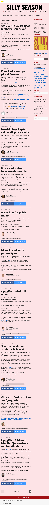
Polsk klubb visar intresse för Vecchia (14, 170)
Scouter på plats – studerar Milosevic (13, 347)
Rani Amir (7, 54)
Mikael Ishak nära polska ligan (12, 251)
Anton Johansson (9, 274)
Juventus (38, 76)
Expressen (10, 367)
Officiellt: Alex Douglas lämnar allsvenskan (15, 27)
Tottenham (36, 89)
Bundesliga (36, 74)
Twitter (16, 82)
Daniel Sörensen (9, 473)
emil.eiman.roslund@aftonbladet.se (12, 233)
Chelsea (41, 74)
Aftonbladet (39, 53)
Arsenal (41, 71)
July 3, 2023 (22, 108)
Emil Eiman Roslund (9, 232)
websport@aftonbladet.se (39, 68)
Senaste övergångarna (21, 15)
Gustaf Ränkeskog (9, 327)
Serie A (43, 87)
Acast (46, 53)
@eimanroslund (11, 234)
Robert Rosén (8, 378)
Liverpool (37, 78)
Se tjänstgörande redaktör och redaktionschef (12, 500)
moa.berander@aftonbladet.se (11, 152)
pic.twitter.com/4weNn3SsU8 (17, 106)
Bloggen (4, 15)
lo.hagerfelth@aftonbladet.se (11, 424)
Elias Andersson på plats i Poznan (13, 72)
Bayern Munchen (43, 72)
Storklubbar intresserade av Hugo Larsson (40, 109)
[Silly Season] (24, 8)
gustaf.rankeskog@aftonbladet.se (12, 328)
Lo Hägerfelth (8, 422)
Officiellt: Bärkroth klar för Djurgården (16, 398)
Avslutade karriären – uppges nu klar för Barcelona (40, 105)
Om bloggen (31, 15)
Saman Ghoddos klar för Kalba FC (39, 102)
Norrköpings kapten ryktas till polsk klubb (15, 131)
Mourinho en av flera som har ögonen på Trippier (40, 112)
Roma (39, 87)
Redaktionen (39, 15)
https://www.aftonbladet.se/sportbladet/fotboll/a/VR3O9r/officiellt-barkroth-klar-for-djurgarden (16, 418)
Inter (35, 76)
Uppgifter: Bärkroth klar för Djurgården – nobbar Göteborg (14, 443)
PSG (41, 85)
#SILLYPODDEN (10, 15)
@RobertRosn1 (11, 380)
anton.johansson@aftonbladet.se (12, 275)
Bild (10, 260)
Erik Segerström (8, 112)
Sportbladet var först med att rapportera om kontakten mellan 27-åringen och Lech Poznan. (16, 96)
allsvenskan (36, 71)
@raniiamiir (10, 55)
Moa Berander (8, 151)
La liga (43, 76)
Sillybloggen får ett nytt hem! (40, 99)
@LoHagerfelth (11, 425)
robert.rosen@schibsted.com (11, 379)
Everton (45, 74)
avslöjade (8, 449)
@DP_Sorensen (11, 475)
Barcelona (37, 72)
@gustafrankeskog (12, 329)
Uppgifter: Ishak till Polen (13, 293)
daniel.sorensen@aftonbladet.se (11, 474)
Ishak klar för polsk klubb (13, 214)
